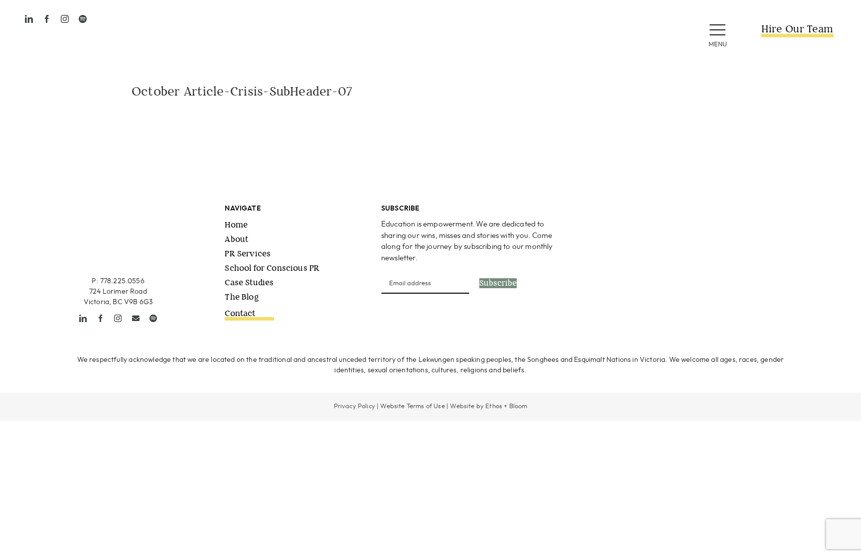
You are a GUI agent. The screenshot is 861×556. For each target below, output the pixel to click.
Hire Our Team (797, 29)
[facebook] (47, 19)
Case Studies (249, 282)
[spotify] (83, 19)
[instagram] (65, 19)
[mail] (136, 318)
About (236, 239)
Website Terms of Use (412, 406)
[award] (771, 208)
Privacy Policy (354, 406)
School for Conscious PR (272, 268)
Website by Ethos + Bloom (488, 406)
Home (236, 225)
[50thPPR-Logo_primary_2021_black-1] (430, 14)
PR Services (248, 253)
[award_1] (645, 208)
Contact (240, 313)
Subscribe (498, 283)
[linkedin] (29, 19)
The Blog (242, 297)
